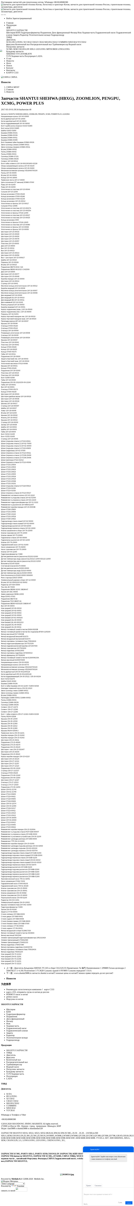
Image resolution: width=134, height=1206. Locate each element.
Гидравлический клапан (17, 1031)
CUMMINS (11, 1106)
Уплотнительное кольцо (17, 1038)
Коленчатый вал (13, 1060)
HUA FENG (11, 1096)
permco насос (12, 997)
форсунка (10, 1057)
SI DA (9, 1094)
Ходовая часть (12, 1026)
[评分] (89, 1190)
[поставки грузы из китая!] (67, 1174)
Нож (8, 1023)
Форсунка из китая (14, 999)
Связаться (98, 1186)
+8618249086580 (8, 1119)
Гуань (120, 1202)
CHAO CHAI (12, 1101)
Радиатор (10, 1035)
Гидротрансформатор (15, 1014)
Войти (9, 18)
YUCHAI (10, 1110)
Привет (88, 1186)
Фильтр (3, 629)
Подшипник (11, 1016)
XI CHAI (10, 1098)
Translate (20, 1186)
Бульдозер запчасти (15, 1071)
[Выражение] (85, 1190)
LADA (9, 1078)
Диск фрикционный (15, 1019)
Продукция (6, 1045)
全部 (8, 28)
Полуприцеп (12, 1076)
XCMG (48, 114)
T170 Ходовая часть (15, 1074)
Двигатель (11, 1055)
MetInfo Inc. (39, 1179)
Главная (9, 23)
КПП (8, 1012)
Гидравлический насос (16, 1028)
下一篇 (59, 973)
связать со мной (8, 1191)
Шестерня (10, 1009)
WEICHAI (10, 1108)
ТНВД (9, 1053)
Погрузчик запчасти (15, 1069)
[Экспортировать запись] (131, 1190)
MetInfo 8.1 (17, 1179)
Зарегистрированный (22, 18)
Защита (9, 1033)
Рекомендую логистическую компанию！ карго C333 (30, 989)
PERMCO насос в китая (17, 994)
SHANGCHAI (12, 1103)
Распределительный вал (17, 1062)
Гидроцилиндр (12, 1040)
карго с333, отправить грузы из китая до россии (27, 992)
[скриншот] (95, 1190)
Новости (10, 92)
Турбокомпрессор (14, 1064)
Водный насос (12, 1067)
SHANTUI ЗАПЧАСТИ (12, 1004)
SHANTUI (11, 114)
